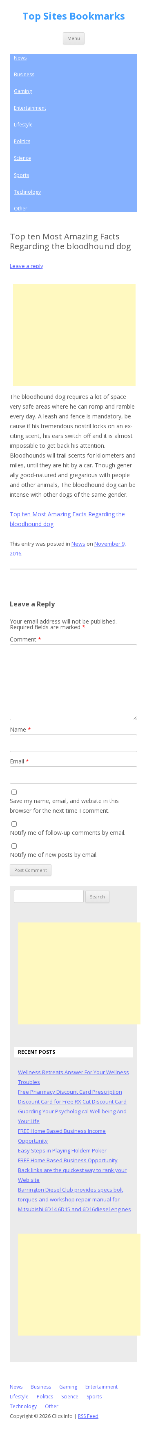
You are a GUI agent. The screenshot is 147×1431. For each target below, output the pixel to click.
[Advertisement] (74, 335)
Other (20, 208)
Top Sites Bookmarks (73, 16)
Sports (21, 175)
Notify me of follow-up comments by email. (67, 832)
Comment (25, 639)
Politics (22, 141)
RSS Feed (88, 1416)
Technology (27, 191)
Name (20, 729)
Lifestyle (23, 124)
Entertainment (30, 107)
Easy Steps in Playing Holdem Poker (62, 1150)
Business (24, 74)
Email (19, 761)
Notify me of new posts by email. (54, 854)
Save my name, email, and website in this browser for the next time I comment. (64, 805)
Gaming (23, 91)
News (20, 57)
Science (22, 158)
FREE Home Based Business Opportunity (68, 1160)
